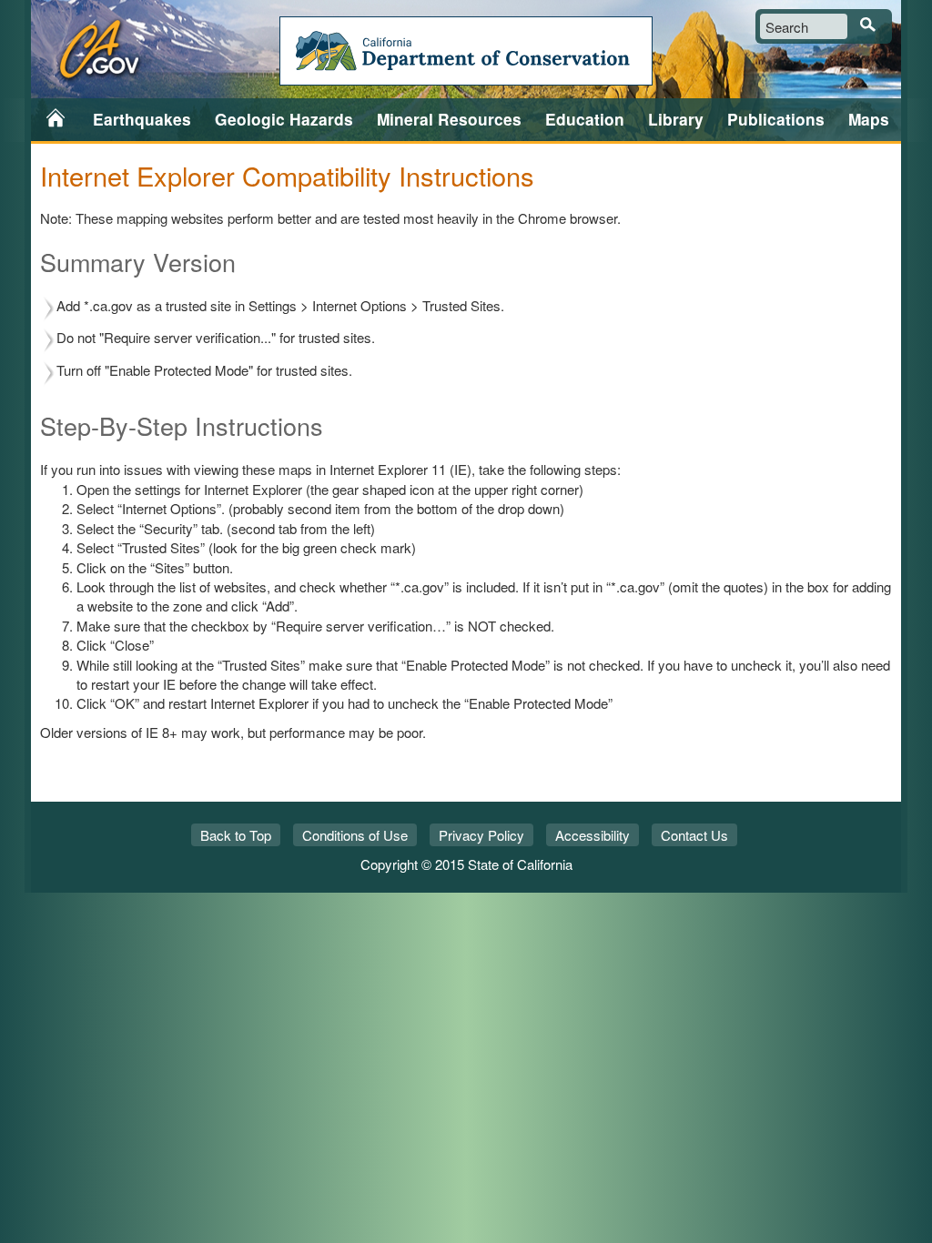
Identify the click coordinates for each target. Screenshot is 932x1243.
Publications (776, 118)
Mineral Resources (449, 118)
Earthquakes (142, 118)
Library (676, 118)
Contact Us (694, 834)
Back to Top (235, 834)
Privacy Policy (481, 834)
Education (584, 118)
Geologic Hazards (284, 118)
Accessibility (592, 834)
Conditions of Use (355, 834)
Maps (868, 118)
